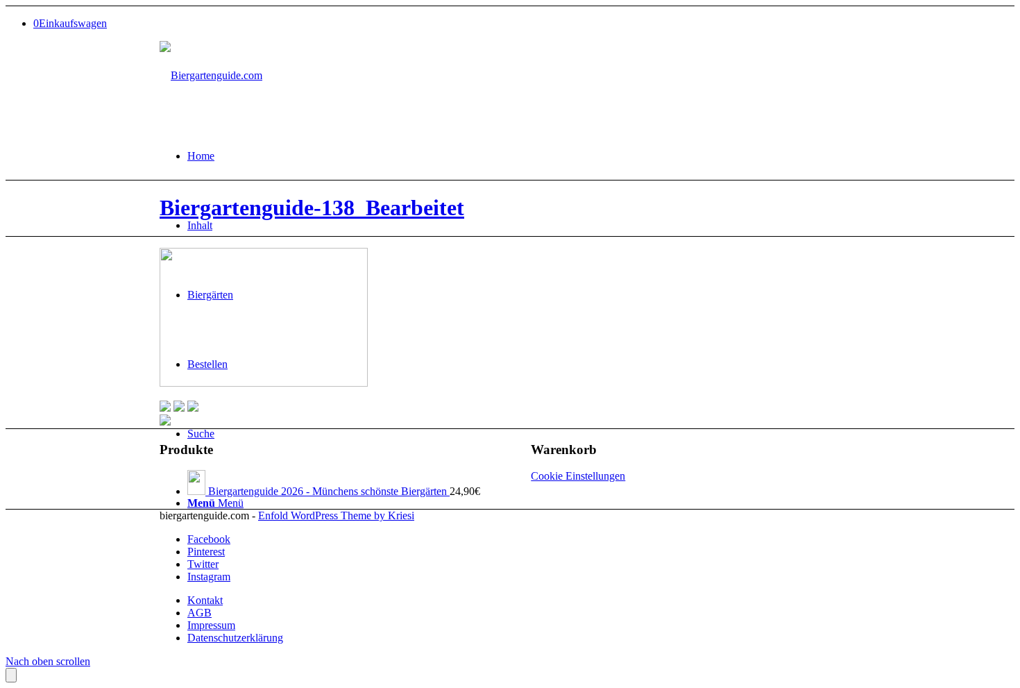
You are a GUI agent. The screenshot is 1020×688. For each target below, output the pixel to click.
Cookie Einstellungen (578, 476)
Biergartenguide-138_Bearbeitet (312, 207)
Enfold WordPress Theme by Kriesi (336, 515)
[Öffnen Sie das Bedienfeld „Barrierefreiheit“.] (11, 675)
